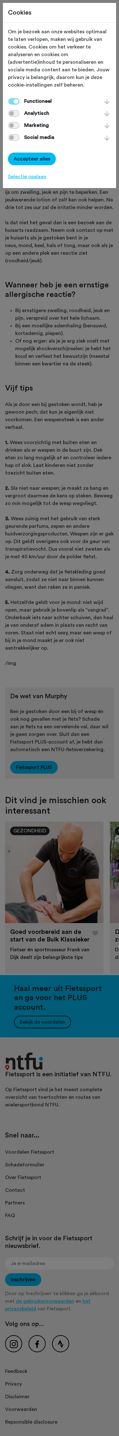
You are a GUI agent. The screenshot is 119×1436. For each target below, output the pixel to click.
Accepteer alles (32, 158)
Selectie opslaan (27, 176)
